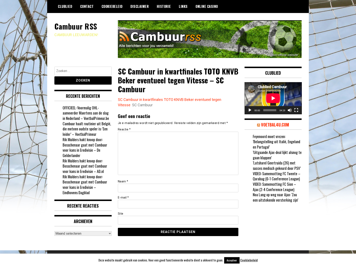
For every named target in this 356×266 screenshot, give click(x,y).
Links (183, 6)
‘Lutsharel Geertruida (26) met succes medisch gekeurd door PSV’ (277, 165)
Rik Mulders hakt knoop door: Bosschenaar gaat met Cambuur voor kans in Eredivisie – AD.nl (85, 166)
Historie (164, 6)
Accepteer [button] (232, 260)
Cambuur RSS (75, 26)
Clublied (65, 6)
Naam (123, 181)
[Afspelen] (250, 110)
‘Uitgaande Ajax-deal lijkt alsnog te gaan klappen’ (277, 155)
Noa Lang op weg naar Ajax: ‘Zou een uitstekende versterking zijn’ (275, 197)
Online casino (207, 6)
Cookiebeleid (112, 6)
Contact (87, 6)
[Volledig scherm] (296, 110)
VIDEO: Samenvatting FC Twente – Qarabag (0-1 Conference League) (276, 176)
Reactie (124, 129)
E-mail (123, 197)
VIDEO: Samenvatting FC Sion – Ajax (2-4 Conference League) (274, 186)
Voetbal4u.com (275, 125)
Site (120, 213)
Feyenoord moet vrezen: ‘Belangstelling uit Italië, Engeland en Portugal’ (276, 142)
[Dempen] (290, 110)
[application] (273, 98)
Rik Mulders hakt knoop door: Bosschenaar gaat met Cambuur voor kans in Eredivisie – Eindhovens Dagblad (85, 184)
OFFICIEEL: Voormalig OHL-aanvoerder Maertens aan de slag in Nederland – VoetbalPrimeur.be (86, 113)
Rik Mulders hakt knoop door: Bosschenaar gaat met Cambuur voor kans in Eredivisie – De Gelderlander (85, 147)
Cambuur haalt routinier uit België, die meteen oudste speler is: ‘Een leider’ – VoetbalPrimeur (87, 129)
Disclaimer (139, 6)
